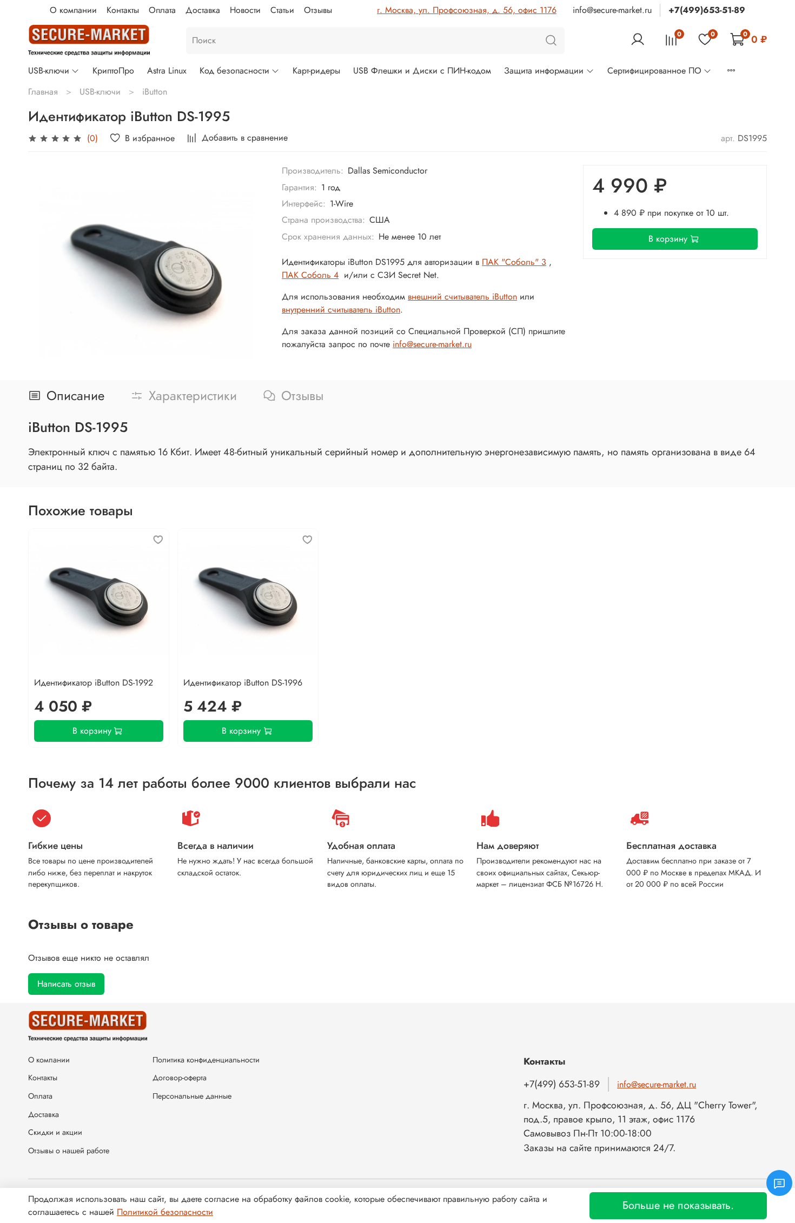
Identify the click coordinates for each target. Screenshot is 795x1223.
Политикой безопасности (165, 1212)
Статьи (282, 10)
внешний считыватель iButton (462, 296)
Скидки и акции (55, 1132)
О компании (73, 10)
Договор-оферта (180, 1077)
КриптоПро (113, 70)
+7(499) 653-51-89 (562, 1084)
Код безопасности (234, 70)
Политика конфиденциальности (206, 1059)
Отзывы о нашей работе (68, 1150)
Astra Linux (167, 70)
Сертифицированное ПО (654, 70)
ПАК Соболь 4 (310, 275)
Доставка (203, 10)
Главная (43, 91)
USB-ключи (48, 70)
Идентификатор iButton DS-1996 (242, 682)
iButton (154, 91)
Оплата (162, 10)
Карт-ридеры (316, 70)
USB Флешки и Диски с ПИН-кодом (422, 70)
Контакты (123, 10)
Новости (245, 10)
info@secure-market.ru (612, 10)
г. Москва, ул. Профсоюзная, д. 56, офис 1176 (466, 10)
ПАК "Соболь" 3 (514, 262)
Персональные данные (192, 1096)
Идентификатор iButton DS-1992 (93, 682)
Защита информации (544, 70)
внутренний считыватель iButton (341, 309)
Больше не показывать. (678, 1205)
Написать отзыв (66, 984)
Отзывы (318, 10)
